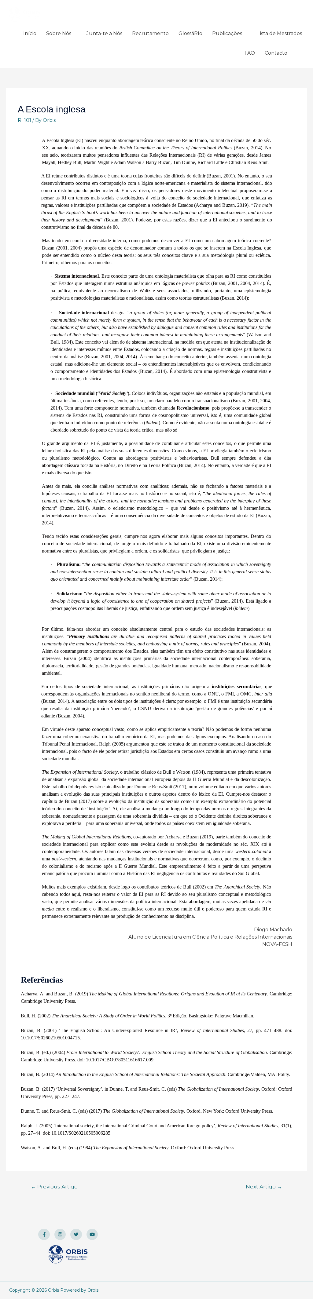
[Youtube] (92, 1234)
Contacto (276, 53)
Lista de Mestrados (279, 33)
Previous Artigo (54, 1186)
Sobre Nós (58, 33)
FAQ (250, 53)
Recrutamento (150, 33)
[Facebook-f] (44, 1234)
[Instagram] (60, 1234)
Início (29, 33)
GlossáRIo (190, 33)
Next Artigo (264, 1186)
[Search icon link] (299, 53)
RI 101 (24, 120)
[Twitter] (76, 1234)
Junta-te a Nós (104, 33)
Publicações (227, 33)
